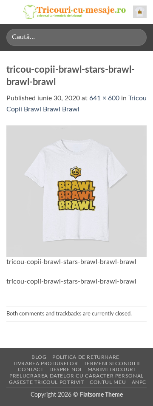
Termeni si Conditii (112, 363)
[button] (11, 11)
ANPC (139, 382)
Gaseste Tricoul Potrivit (46, 382)
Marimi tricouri (111, 369)
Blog (38, 357)
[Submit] (136, 37)
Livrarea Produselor (46, 363)
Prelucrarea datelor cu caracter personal (76, 375)
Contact (30, 369)
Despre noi (65, 369)
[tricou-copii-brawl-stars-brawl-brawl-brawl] (76, 190)
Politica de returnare (85, 357)
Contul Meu (108, 382)
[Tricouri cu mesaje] (75, 12)
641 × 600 (104, 98)
